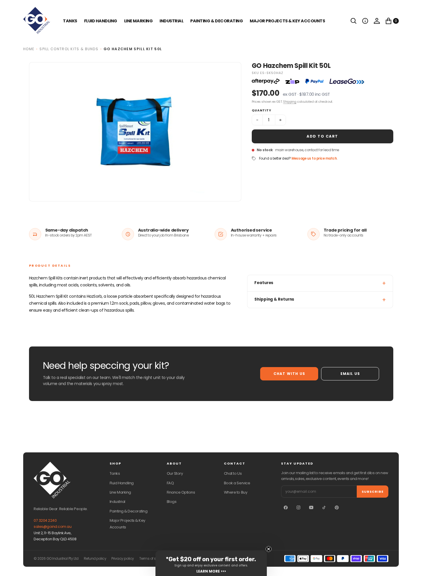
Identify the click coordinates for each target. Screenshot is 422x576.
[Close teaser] (268, 549)
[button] (365, 21)
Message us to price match (314, 158)
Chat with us (289, 373)
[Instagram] (298, 507)
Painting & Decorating (216, 21)
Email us (350, 373)
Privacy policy (122, 558)
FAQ (170, 483)
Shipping (289, 101)
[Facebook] (285, 507)
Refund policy (95, 558)
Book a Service (237, 483)
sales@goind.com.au (52, 526)
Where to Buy (235, 492)
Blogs (172, 501)
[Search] (353, 21)
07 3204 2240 (45, 520)
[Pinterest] (336, 507)
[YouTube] (311, 507)
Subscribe (372, 491)
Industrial (171, 21)
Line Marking (138, 21)
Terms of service (152, 558)
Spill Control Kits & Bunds (68, 48)
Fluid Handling (100, 21)
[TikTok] (324, 507)
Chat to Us (233, 473)
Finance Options (181, 492)
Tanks (115, 473)
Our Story (175, 473)
